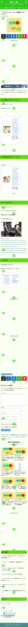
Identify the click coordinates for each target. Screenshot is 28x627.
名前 (2, 407)
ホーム (2, 7)
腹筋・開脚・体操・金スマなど (10, 7)
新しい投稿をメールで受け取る (9, 427)
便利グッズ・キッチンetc (22, 7)
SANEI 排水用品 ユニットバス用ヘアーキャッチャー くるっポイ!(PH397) (15, 277)
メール (3, 413)
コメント (4, 393)
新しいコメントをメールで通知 (9, 424)
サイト (2, 418)
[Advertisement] (14, 59)
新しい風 (14, 2)
